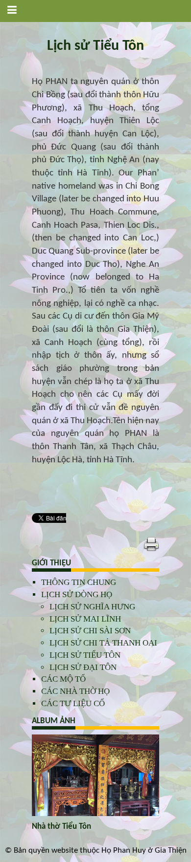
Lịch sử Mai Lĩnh (85, 619)
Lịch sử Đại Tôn (83, 667)
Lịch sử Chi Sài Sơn (90, 630)
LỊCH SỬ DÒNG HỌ (76, 594)
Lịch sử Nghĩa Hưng (92, 606)
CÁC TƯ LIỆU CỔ (73, 703)
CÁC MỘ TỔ (63, 679)
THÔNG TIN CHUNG (78, 582)
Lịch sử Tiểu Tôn (84, 655)
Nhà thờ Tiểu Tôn (61, 826)
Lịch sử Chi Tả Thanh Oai (103, 642)
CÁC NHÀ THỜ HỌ (75, 691)
